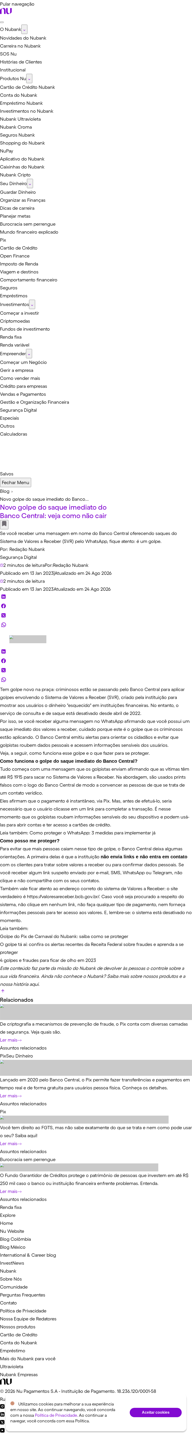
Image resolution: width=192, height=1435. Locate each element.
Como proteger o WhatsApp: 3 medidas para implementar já (92, 832)
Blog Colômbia (15, 1239)
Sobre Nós (11, 1279)
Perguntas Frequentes (22, 1294)
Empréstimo (12, 1350)
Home (6, 1223)
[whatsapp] (3, 626)
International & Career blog (28, 1255)
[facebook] (3, 607)
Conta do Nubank (18, 1342)
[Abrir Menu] (2, 22)
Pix (3, 1055)
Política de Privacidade (23, 1310)
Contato (8, 1302)
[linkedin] (3, 597)
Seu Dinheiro (19, 1055)
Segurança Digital (18, 557)
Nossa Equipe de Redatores (28, 1318)
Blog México (13, 1247)
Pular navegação (17, 4)
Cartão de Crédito (18, 1334)
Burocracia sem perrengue (27, 1159)
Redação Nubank (27, 549)
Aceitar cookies (156, 1412)
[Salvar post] (4, 524)
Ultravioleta (11, 1366)
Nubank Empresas (19, 1374)
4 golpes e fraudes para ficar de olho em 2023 (48, 960)
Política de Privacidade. (56, 1415)
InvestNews (12, 1263)
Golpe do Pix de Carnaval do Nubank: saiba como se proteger (64, 936)
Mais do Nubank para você (27, 1358)
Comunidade (14, 1286)
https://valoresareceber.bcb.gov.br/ (63, 896)
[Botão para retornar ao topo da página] (3, 992)
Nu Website (12, 1231)
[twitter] (3, 616)
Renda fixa (11, 1207)
